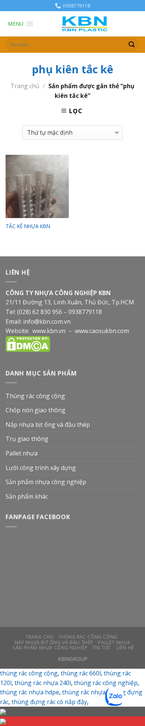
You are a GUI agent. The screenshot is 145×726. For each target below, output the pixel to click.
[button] (15, 23)
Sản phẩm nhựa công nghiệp (46, 482)
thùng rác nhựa (84, 692)
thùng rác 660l (81, 673)
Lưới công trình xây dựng (41, 468)
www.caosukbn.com (102, 331)
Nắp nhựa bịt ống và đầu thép (48, 424)
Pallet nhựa (22, 453)
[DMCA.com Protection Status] (28, 343)
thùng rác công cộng (29, 673)
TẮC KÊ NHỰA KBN (28, 226)
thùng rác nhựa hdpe (29, 692)
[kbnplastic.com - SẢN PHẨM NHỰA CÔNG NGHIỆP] (87, 24)
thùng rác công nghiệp (106, 683)
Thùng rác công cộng (35, 396)
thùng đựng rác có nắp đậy (49, 702)
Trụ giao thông (27, 439)
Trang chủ (24, 86)
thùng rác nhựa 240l (42, 683)
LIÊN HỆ (125, 648)
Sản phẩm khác (27, 496)
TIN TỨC (102, 648)
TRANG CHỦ (40, 637)
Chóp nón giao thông (35, 410)
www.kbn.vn (48, 331)
